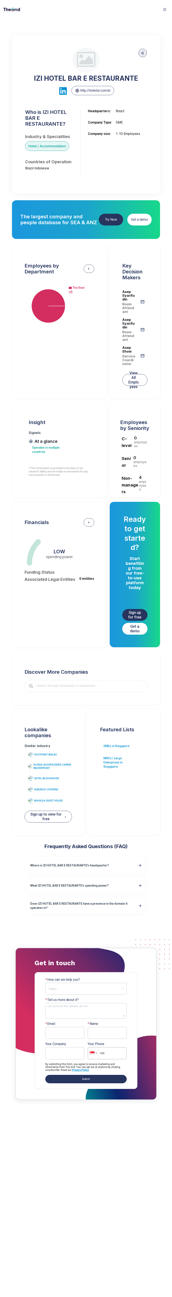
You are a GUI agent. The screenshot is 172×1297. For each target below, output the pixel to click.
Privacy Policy (80, 1070)
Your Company (55, 1044)
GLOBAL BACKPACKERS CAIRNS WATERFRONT (52, 766)
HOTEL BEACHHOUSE (46, 778)
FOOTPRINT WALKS (45, 754)
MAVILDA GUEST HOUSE (48, 800)
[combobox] (89, 686)
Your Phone (96, 1044)
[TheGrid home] (11, 9)
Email (50, 1024)
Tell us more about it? (62, 1000)
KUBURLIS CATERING (46, 789)
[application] (59, 306)
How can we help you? (62, 980)
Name (93, 1024)
